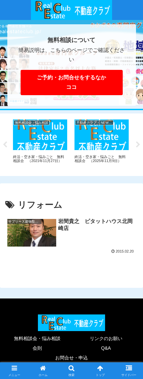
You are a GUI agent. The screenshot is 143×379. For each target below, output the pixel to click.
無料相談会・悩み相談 (37, 338)
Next (138, 144)
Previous (5, 144)
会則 (37, 348)
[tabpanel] (40, 143)
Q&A (106, 348)
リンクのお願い (106, 338)
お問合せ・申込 (71, 357)
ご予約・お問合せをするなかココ (71, 82)
